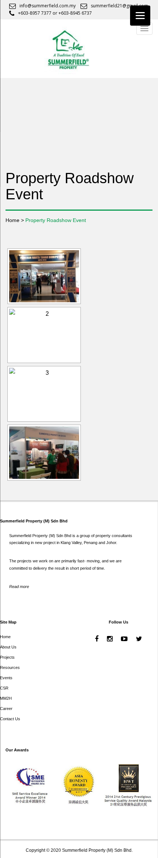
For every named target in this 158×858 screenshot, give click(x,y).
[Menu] (140, 15)
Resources (10, 667)
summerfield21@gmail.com (119, 6)
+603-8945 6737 (75, 13)
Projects (7, 657)
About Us (8, 647)
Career (6, 708)
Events (6, 678)
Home (5, 637)
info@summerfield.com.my (47, 6)
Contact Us (10, 719)
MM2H (6, 698)
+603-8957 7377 (34, 13)
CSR (4, 688)
